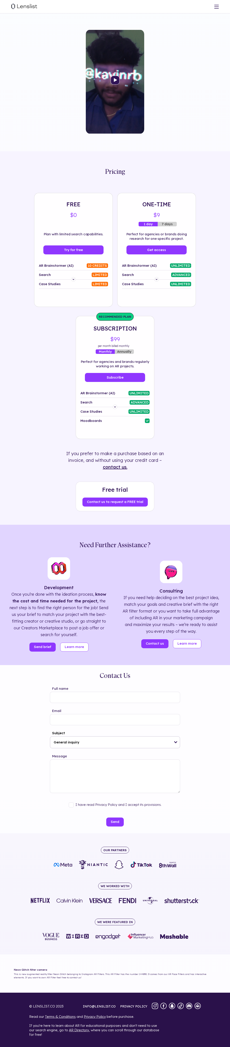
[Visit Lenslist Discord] (189, 1006)
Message (59, 756)
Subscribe (115, 377)
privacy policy (133, 1006)
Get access (156, 250)
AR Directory (79, 1030)
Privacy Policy (95, 1016)
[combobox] (115, 742)
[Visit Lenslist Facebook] (163, 1006)
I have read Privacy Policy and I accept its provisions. (118, 804)
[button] (175, 742)
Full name (60, 688)
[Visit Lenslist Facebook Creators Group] (198, 1006)
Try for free (73, 250)
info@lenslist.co (99, 1006)
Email (56, 711)
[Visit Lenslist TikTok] (180, 1006)
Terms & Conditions (60, 1016)
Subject (58, 733)
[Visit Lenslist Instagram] (155, 1006)
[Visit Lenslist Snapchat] (172, 1006)
